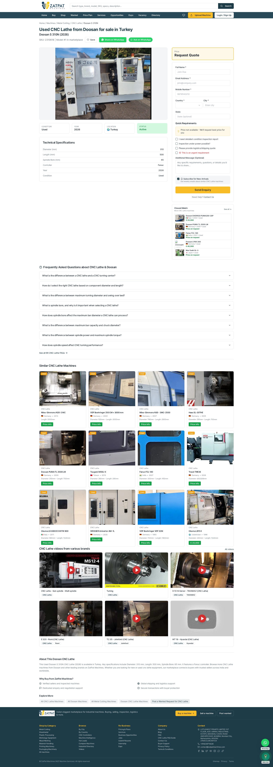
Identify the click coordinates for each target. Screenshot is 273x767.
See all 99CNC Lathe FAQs (52, 353)
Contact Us (208, 197)
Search (228, 6)
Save (92, 39)
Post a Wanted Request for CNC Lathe (170, 701)
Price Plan (87, 15)
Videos (81, 749)
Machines (50, 23)
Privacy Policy (163, 746)
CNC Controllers (85, 735)
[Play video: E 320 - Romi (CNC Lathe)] (70, 618)
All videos (229, 549)
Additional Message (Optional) (189, 158)
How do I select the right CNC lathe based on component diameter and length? (82, 285)
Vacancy (142, 15)
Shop (63, 15)
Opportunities (117, 15)
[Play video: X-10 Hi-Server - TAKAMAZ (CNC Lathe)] (202, 570)
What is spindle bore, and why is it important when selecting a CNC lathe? (80, 305)
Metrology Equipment (47, 738)
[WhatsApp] (219, 751)
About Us (161, 729)
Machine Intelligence (87, 738)
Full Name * (180, 67)
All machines (44, 752)
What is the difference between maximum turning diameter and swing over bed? (83, 295)
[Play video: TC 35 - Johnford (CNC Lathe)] (136, 618)
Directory (156, 15)
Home (44, 15)
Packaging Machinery (48, 749)
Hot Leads (83, 741)
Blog (160, 732)
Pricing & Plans (124, 729)
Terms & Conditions (165, 749)
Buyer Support (163, 743)
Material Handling (46, 743)
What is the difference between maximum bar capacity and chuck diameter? (81, 325)
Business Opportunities (127, 735)
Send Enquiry (203, 189)
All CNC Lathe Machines (52, 701)
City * (206, 100)
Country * (179, 100)
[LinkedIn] (203, 751)
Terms (231, 761)
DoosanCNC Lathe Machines (134, 701)
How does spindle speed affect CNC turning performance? (72, 345)
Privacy (224, 761)
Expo (131, 15)
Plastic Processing (46, 735)
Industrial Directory (86, 746)
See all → (227, 209)
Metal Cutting (63, 23)
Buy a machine (184, 713)
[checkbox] (176, 139)
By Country (83, 732)
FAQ (159, 735)
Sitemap (216, 761)
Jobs (120, 738)
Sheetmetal (43, 732)
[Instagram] (215, 751)
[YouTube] (211, 751)
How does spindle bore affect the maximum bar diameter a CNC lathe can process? (85, 315)
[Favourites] (183, 15)
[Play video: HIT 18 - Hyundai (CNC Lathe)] (202, 618)
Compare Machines (86, 743)
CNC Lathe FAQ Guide (167, 738)
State (177, 112)
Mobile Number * (183, 89)
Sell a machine (206, 713)
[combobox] (188, 105)
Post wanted (225, 713)
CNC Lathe (77, 23)
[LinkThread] (223, 751)
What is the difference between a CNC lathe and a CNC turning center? (78, 275)
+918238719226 (206, 744)
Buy (54, 15)
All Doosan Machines (77, 701)
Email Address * (183, 78)
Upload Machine (203, 15)
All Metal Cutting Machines (103, 701)
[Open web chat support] (266, 756)
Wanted (74, 15)
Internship (122, 743)
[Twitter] (207, 751)
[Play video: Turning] (136, 570)
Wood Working (44, 741)
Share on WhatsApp (114, 39)
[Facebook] (199, 751)
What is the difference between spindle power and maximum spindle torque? (81, 335)
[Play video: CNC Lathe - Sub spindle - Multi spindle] (70, 570)
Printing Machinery (46, 746)
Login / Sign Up (224, 15)
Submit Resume (124, 741)
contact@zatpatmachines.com (212, 747)
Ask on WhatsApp (142, 39)
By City (82, 729)
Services (101, 15)
